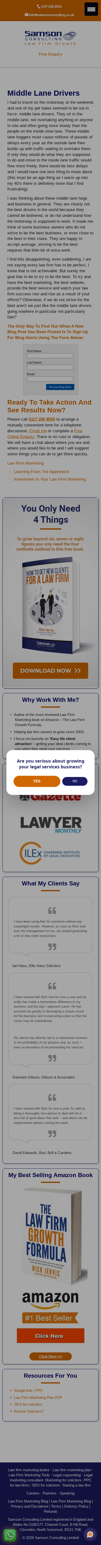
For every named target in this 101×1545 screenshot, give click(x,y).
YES (36, 781)
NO (75, 781)
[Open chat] (90, 1534)
